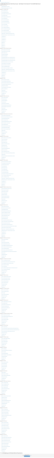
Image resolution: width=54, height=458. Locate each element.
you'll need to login (29, 455)
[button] (0, 0)
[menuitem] (0, 1)
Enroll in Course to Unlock (27, 456)
